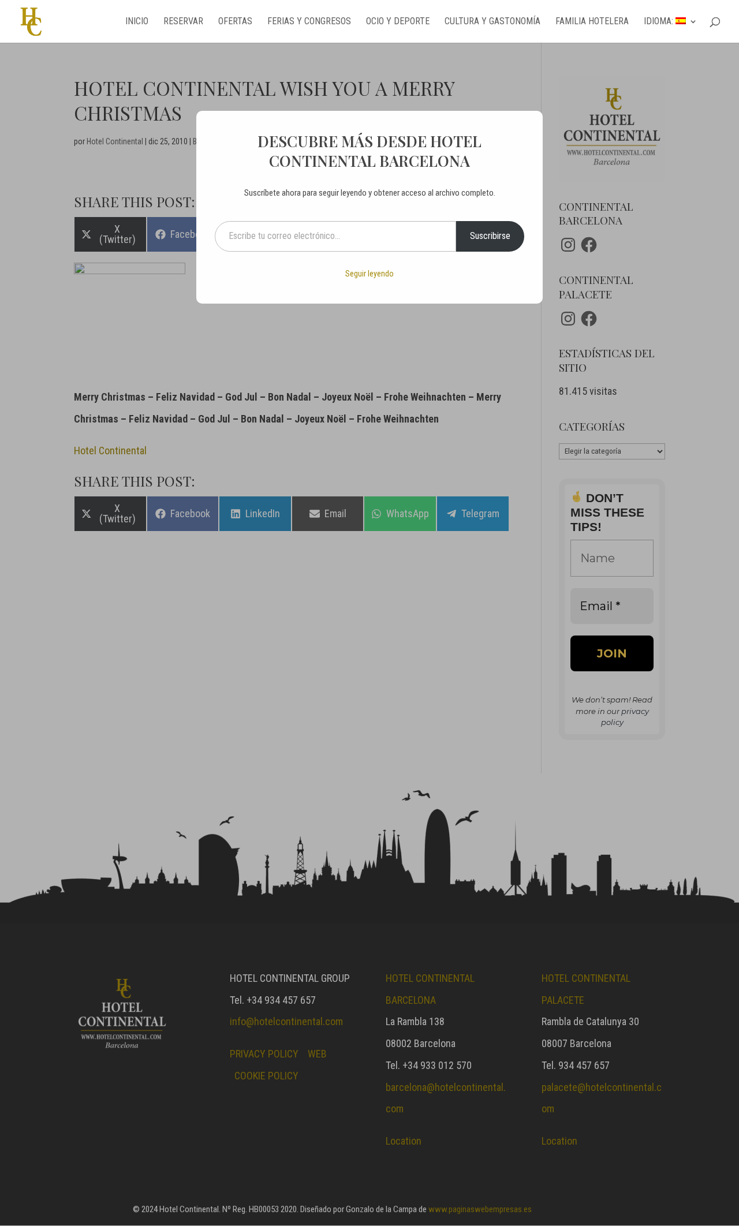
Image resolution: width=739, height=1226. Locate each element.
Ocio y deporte (398, 22)
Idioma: (659, 22)
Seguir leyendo (369, 273)
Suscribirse (490, 235)
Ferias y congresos (309, 22)
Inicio (136, 22)
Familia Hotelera (592, 22)
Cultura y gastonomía (492, 22)
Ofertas (235, 22)
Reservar (183, 22)
